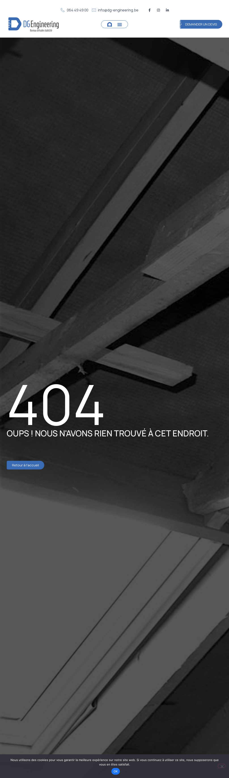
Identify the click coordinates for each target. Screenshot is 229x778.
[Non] (222, 766)
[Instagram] (158, 10)
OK (116, 771)
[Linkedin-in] (167, 10)
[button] (119, 24)
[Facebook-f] (149, 10)
